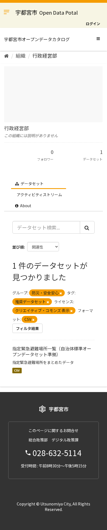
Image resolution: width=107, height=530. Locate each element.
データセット (32, 183)
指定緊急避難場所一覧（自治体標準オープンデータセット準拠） (51, 351)
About (25, 205)
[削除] (61, 293)
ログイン (93, 23)
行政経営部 (44, 55)
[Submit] (87, 227)
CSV (17, 370)
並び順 (18, 247)
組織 (21, 55)
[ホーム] (6, 55)
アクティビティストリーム (39, 194)
